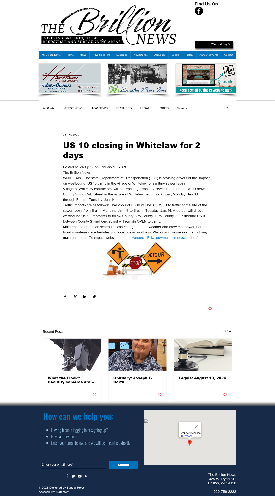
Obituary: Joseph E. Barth (132, 380)
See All (227, 331)
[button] (227, 108)
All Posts (49, 108)
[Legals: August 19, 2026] (203, 355)
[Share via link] (94, 296)
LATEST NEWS (73, 108)
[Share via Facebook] (65, 296)
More (180, 108)
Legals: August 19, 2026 (202, 378)
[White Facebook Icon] (67, 476)
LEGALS (146, 108)
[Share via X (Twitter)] (75, 296)
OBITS (164, 108)
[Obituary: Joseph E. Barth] (138, 355)
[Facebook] (199, 11)
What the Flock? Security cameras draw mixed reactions (71, 380)
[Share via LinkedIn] (85, 296)
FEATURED (124, 108)
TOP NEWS (100, 108)
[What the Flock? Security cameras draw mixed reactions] (72, 355)
